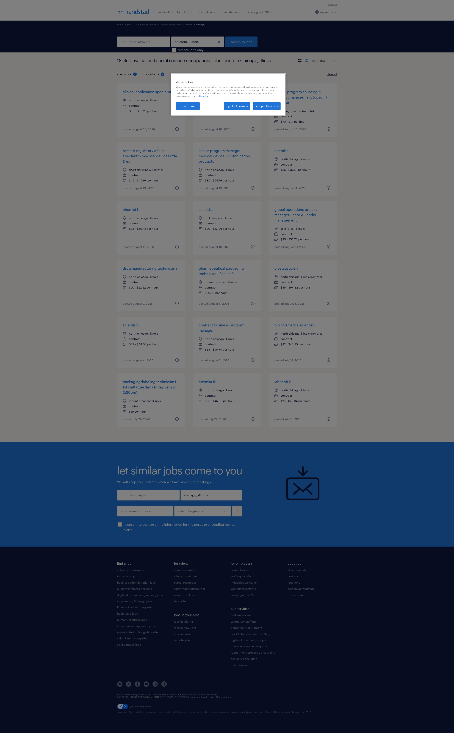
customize (188, 106)
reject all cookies (237, 106)
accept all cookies (267, 106)
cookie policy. (202, 96)
